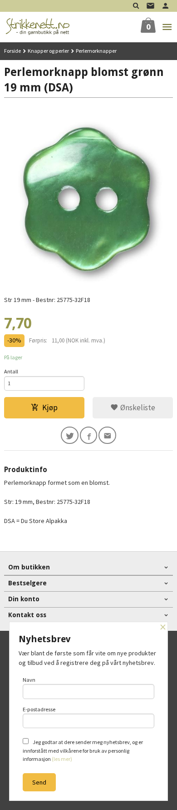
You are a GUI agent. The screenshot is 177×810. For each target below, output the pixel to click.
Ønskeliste (136, 407)
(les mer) (62, 758)
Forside (12, 50)
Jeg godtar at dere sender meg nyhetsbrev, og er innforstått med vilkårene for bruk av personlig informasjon (83, 750)
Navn (29, 679)
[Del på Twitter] (70, 435)
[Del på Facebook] (89, 435)
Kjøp (50, 407)
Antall (11, 371)
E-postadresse (39, 709)
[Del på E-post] (107, 435)
